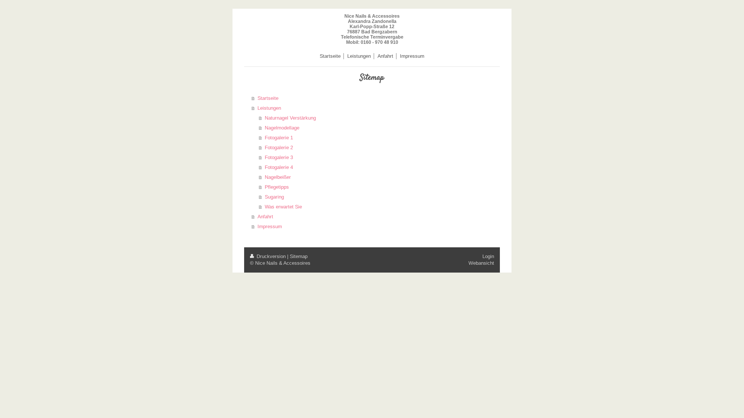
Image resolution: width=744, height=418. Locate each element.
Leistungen (269, 108)
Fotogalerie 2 (279, 147)
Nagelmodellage (282, 128)
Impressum (269, 226)
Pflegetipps (277, 187)
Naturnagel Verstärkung (290, 118)
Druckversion (271, 256)
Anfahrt (265, 216)
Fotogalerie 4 (279, 167)
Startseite (267, 98)
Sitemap (298, 256)
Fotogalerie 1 (279, 137)
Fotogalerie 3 (279, 157)
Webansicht (481, 263)
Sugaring (274, 197)
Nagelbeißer (278, 177)
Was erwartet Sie (283, 207)
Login (488, 256)
